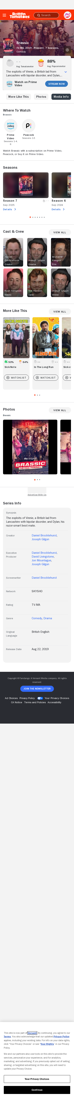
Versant (32, 1033)
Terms (7, 1036)
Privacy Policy (61, 1036)
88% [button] (51, 61)
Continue (37, 1090)
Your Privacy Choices (57, 698)
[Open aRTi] (67, 15)
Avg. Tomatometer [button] (25, 66)
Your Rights (47, 1044)
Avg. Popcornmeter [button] (56, 66)
